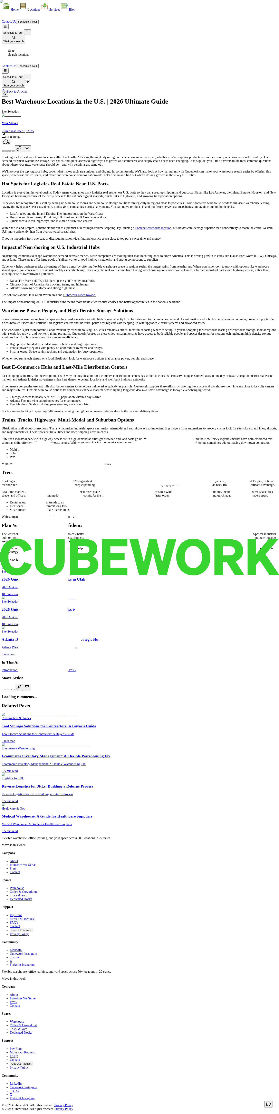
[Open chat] (268, 1104)
